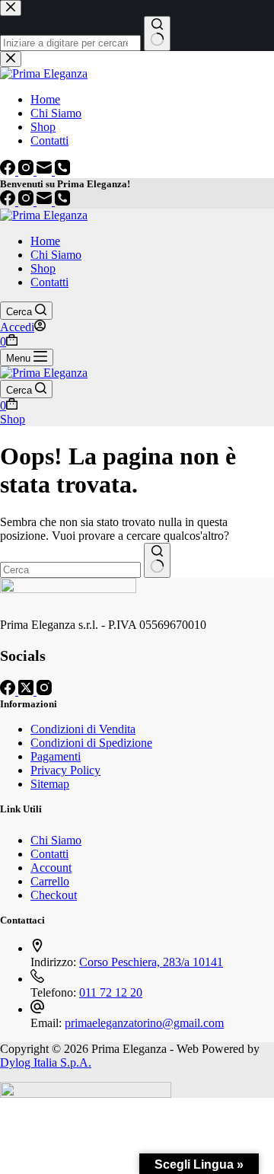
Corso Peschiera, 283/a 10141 (151, 961)
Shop (43, 268)
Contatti (49, 282)
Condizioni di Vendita (82, 729)
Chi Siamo (55, 254)
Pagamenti (55, 756)
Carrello (49, 881)
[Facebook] (9, 201)
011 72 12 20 (110, 992)
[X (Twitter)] (27, 690)
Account (51, 867)
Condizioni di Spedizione (91, 742)
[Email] (46, 201)
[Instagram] (27, 201)
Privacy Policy (65, 770)
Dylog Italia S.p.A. (45, 1062)
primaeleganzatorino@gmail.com (144, 1022)
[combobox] (70, 570)
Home (45, 240)
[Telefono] (62, 201)
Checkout (53, 894)
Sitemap (49, 783)
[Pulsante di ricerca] (157, 560)
